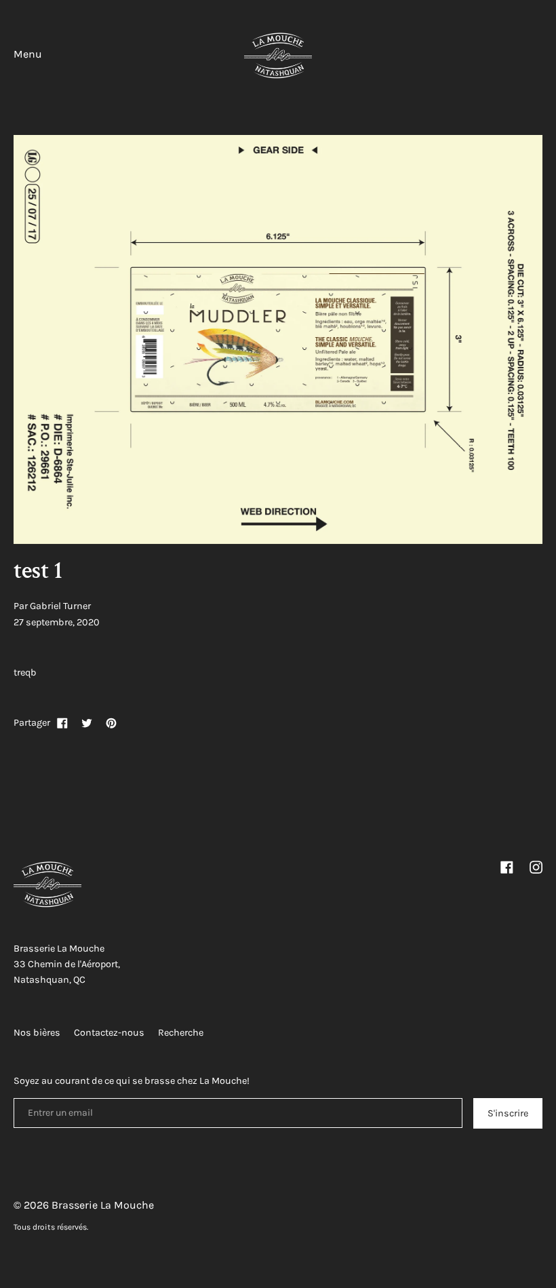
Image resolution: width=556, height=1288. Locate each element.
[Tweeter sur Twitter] (87, 723)
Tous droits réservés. (51, 1227)
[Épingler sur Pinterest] (111, 723)
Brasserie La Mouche (103, 1204)
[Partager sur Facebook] (62, 723)
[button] (542, 57)
